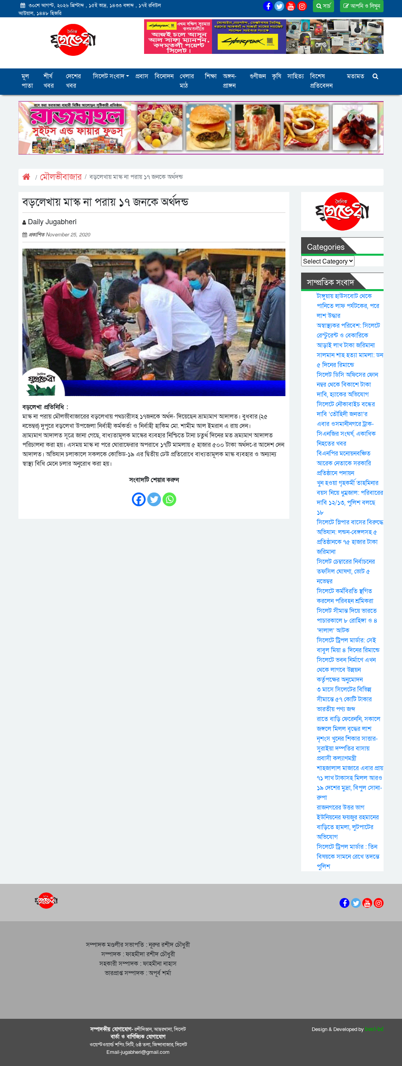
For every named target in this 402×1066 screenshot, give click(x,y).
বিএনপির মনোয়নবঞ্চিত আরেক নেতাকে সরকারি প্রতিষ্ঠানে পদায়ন (344, 463)
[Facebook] (139, 496)
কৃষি (276, 76)
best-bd (374, 1029)
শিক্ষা (211, 76)
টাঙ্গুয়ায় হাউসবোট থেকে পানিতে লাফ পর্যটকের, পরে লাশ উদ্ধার (348, 306)
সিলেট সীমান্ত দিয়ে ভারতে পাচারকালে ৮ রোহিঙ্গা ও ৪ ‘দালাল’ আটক (347, 621)
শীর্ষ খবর (49, 81)
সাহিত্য (295, 76)
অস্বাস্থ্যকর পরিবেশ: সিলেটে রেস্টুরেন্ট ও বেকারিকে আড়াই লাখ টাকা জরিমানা (348, 335)
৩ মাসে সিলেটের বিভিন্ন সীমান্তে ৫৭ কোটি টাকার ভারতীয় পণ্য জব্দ (344, 699)
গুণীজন (258, 76)
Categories (326, 247)
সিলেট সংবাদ (108, 76)
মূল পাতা (27, 81)
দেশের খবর (73, 81)
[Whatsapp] (169, 496)
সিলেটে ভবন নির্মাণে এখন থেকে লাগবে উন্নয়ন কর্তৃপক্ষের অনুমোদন (346, 670)
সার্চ (326, 6)
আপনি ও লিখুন (364, 6)
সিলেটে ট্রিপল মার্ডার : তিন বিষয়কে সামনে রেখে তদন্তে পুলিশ (348, 857)
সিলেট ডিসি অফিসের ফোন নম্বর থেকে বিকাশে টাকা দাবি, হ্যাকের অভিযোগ (347, 385)
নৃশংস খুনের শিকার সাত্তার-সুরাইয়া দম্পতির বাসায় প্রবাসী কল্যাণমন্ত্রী (347, 748)
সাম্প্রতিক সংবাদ (330, 283)
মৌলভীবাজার (61, 177)
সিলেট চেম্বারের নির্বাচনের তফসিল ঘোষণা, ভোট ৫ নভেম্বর (346, 571)
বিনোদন (164, 76)
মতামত (355, 76)
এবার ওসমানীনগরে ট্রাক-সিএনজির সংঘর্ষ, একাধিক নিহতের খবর (346, 434)
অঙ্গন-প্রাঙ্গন (229, 81)
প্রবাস (141, 76)
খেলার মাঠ (187, 81)
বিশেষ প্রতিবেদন (321, 81)
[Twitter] (154, 496)
